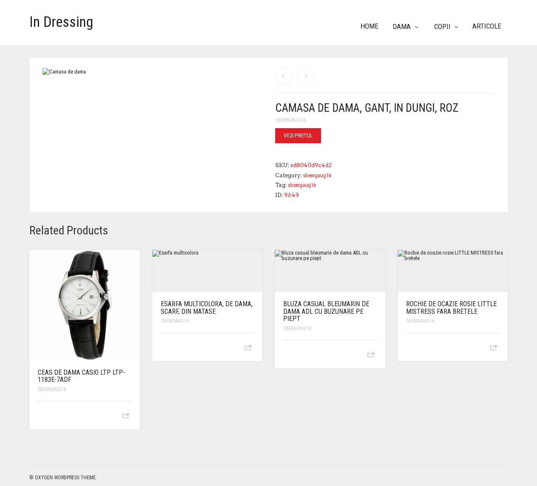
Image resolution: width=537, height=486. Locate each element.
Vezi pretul (298, 135)
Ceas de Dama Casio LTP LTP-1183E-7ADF (81, 376)
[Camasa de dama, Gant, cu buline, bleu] (283, 76)
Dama (402, 26)
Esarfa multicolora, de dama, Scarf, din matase (207, 307)
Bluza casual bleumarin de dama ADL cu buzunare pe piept (326, 311)
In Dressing (61, 22)
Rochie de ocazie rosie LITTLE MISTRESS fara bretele (451, 307)
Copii (442, 26)
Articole (486, 26)
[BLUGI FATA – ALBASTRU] (305, 76)
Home (369, 26)
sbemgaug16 (290, 120)
